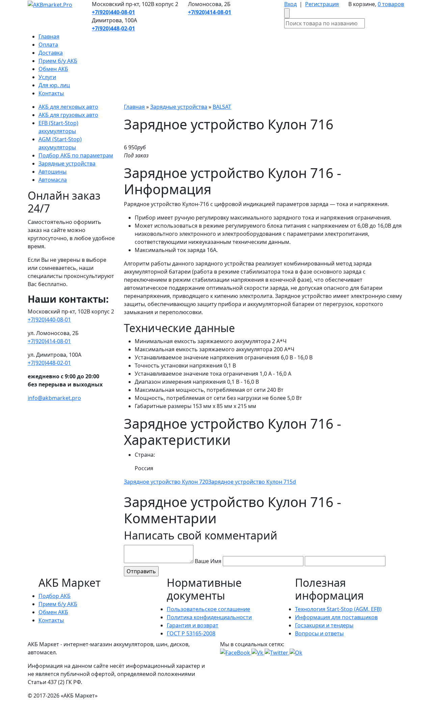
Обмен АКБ (53, 69)
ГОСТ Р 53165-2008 (191, 633)
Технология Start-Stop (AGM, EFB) (338, 609)
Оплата (48, 44)
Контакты (51, 93)
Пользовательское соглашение (208, 609)
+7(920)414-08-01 (49, 341)
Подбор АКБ (54, 596)
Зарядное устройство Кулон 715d (252, 481)
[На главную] (50, 4)
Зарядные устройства (67, 163)
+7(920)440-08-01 (49, 319)
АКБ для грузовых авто (68, 115)
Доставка (50, 52)
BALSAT (222, 106)
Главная (48, 36)
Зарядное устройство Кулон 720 (166, 481)
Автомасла (52, 179)
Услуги (47, 77)
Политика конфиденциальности (209, 617)
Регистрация (322, 4)
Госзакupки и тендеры (324, 625)
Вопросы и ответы (319, 633)
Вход (290, 4)
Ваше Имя (208, 561)
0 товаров (391, 4)
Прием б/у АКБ (57, 61)
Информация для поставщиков (336, 617)
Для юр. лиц (54, 85)
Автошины (52, 171)
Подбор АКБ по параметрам (75, 155)
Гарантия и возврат (192, 625)
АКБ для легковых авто (68, 106)
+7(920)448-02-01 (49, 363)
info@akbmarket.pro (54, 398)
